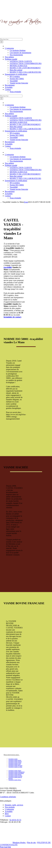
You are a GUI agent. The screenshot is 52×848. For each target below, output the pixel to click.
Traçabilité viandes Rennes (14, 774)
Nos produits (10, 807)
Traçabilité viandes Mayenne (15, 765)
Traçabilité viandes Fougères (15, 776)
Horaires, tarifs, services (14, 805)
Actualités (8, 811)
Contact (8, 816)
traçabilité (8, 267)
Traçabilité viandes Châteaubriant (16, 772)
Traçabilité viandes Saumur (15, 761)
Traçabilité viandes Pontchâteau (16, 773)
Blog (7, 814)
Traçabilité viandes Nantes (14, 770)
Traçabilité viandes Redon (14, 780)
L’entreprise (9, 809)
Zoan (26, 202)
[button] (12, 755)
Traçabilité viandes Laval (14, 764)
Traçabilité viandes (13, 759)
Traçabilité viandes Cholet (14, 763)
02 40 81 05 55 (15, 820)
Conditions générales (8, 797)
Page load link (5, 847)
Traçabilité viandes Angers (14, 760)
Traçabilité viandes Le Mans (15, 767)
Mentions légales (19, 842)
